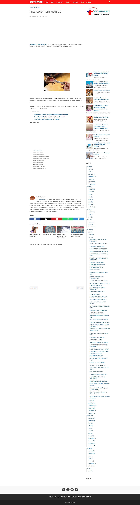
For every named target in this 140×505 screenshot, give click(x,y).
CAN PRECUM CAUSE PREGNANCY (99, 381)
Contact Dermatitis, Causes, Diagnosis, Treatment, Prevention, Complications (100, 126)
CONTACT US (63, 497)
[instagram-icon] (68, 489)
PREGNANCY (59, 2)
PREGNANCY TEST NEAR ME (97, 337)
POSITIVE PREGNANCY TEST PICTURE (99, 322)
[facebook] (34, 219)
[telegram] (78, 219)
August (91, 174)
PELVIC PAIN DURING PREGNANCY (99, 319)
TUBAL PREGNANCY (95, 294)
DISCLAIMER (81, 497)
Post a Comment (43, 16)
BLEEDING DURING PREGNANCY (98, 299)
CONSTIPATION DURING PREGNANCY (99, 349)
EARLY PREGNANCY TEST (96, 267)
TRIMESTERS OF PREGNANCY (97, 362)
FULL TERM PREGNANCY (96, 356)
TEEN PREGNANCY (94, 270)
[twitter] (45, 219)
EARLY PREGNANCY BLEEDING (98, 365)
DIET (52, 2)
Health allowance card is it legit (101, 90)
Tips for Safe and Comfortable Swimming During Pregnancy (49, 116)
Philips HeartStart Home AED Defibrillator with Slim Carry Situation (100, 73)
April (90, 194)
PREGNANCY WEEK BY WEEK (97, 246)
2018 (89, 166)
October (91, 179)
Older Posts (80, 288)
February (91, 189)
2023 (90, 415)
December (91, 184)
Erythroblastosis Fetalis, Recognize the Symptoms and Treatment (51, 114)
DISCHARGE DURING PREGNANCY (98, 281)
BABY (47, 2)
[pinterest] (56, 219)
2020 (89, 209)
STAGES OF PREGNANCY (96, 372)
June (90, 169)
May (90, 196)
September (92, 176)
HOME (50, 497)
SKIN (82, 2)
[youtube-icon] (72, 489)
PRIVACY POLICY (72, 497)
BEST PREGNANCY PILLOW (97, 313)
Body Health (36, 2)
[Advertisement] (56, 30)
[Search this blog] (110, 2)
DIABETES (75, 2)
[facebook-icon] (63, 489)
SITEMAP (88, 497)
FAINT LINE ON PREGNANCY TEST (98, 243)
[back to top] (136, 501)
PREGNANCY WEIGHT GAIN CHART (99, 310)
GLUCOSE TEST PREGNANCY (97, 265)
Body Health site (40, 199)
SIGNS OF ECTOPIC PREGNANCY (98, 249)
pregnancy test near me (37, 150)
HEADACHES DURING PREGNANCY (99, 342)
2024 (89, 448)
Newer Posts (33, 288)
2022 (90, 229)
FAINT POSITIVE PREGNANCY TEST (99, 251)
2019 (89, 186)
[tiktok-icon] (76, 489)
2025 (89, 468)
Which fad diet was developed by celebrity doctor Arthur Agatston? (101, 144)
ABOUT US (56, 497)
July (90, 171)
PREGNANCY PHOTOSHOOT (97, 292)
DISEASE (88, 2)
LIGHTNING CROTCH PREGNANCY (98, 297)
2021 (89, 219)
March (91, 191)
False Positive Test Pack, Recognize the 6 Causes (46, 119)
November (91, 181)
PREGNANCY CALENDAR (96, 340)
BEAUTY (68, 2)
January (91, 212)
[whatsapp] (67, 219)
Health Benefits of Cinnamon (100, 117)
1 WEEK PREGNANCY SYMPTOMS (98, 374)
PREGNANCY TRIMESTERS (96, 262)
